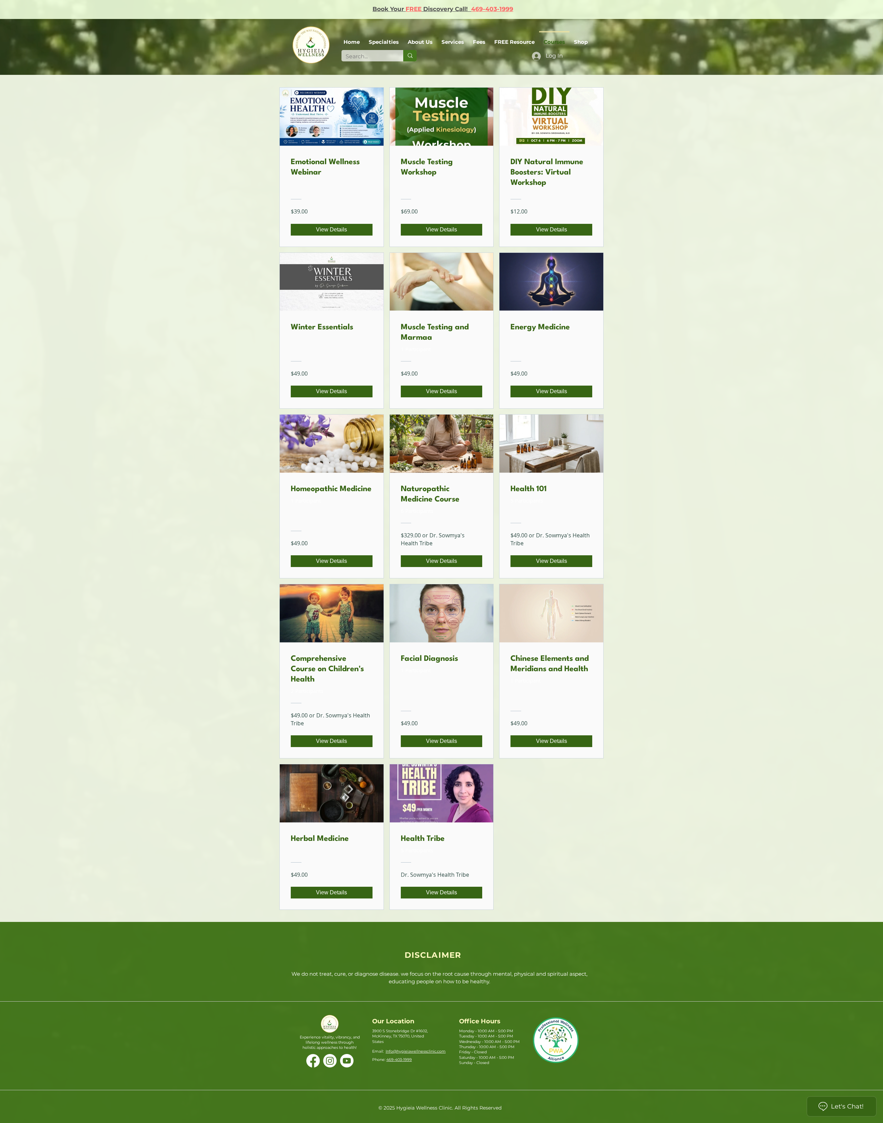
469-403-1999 (492, 9)
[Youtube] (347, 1060)
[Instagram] (330, 1060)
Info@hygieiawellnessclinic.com (416, 1051)
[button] (420, 39)
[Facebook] (313, 1060)
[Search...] (410, 55)
